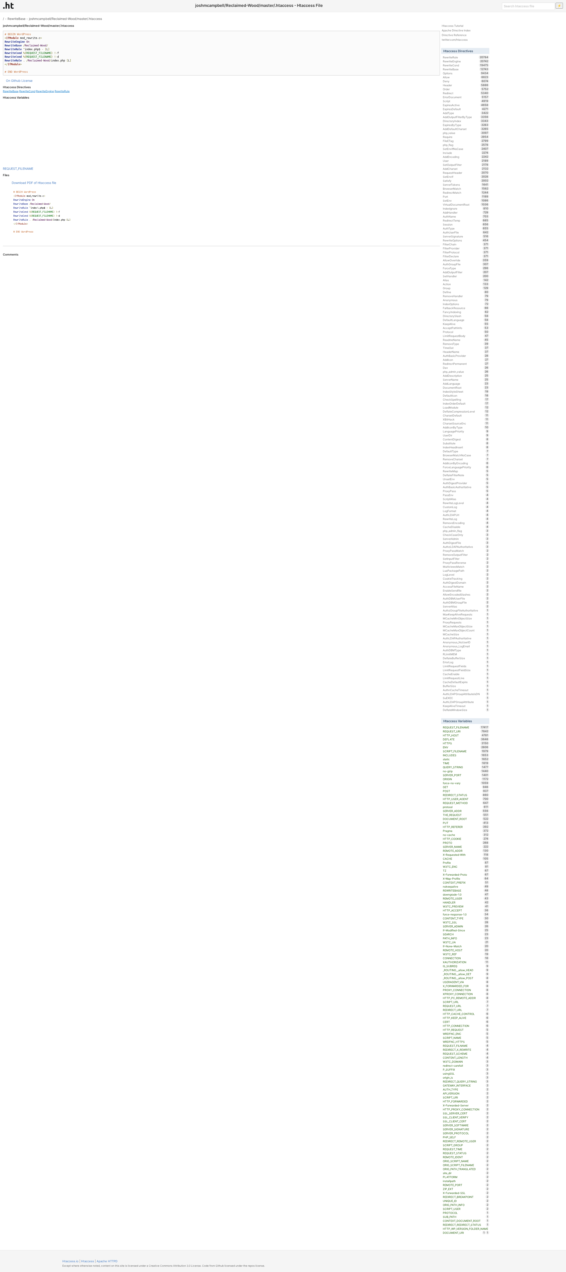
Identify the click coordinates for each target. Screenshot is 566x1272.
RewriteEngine (45, 91)
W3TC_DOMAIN (465, 1061)
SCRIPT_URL (465, 1002)
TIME (465, 763)
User (465, 160)
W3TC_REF (465, 954)
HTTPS (465, 743)
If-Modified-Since (465, 930)
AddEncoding (465, 157)
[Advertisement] (221, 133)
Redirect (465, 93)
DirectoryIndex (465, 121)
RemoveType (465, 344)
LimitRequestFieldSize (465, 670)
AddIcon (465, 359)
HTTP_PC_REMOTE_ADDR (465, 998)
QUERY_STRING (465, 767)
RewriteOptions (465, 240)
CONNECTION (465, 958)
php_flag (465, 145)
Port (465, 196)
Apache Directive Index (456, 30)
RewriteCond (27, 91)
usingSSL (465, 1073)
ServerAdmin (465, 539)
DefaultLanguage (465, 320)
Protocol (465, 332)
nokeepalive (465, 886)
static (465, 759)
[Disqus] (221, 317)
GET (465, 787)
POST (465, 791)
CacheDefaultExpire (465, 682)
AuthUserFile (465, 232)
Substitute (465, 443)
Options (465, 73)
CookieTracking (465, 578)
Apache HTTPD (107, 1261)
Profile (465, 862)
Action (465, 284)
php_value (465, 133)
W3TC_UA (465, 942)
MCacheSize (465, 634)
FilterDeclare (465, 256)
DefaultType (465, 451)
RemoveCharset (465, 459)
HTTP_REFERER (465, 827)
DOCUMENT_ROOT (465, 819)
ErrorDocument (465, 97)
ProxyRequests (465, 622)
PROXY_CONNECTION (465, 990)
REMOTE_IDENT (465, 1157)
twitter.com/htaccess (455, 39)
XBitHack (465, 419)
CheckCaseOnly (465, 535)
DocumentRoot (465, 387)
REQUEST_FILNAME (465, 1045)
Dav (465, 367)
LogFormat (465, 511)
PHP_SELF (465, 1137)
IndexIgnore (465, 208)
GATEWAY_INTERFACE (465, 1085)
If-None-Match (465, 946)
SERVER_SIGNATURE (465, 1129)
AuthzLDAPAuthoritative (465, 546)
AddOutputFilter (465, 272)
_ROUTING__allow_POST (465, 978)
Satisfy (465, 180)
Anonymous (465, 300)
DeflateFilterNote (465, 475)
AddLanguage (465, 383)
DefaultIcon (465, 395)
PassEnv (465, 495)
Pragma (465, 831)
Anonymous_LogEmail (465, 646)
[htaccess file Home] (8, 5)
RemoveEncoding (465, 523)
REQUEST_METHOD (465, 803)
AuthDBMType (465, 650)
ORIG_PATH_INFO (465, 1205)
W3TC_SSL (465, 922)
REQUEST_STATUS (465, 1153)
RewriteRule (62, 91)
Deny (465, 81)
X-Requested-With (465, 854)
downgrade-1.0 (465, 894)
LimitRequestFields (465, 666)
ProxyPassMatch (465, 550)
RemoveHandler (465, 296)
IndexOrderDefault (465, 403)
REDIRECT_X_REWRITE (465, 1049)
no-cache (465, 835)
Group (465, 288)
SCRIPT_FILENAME (465, 751)
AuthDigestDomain (465, 582)
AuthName (465, 216)
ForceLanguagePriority (465, 467)
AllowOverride (465, 260)
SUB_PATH (465, 1217)
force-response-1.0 (465, 914)
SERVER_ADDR (465, 811)
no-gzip (465, 771)
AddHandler (465, 212)
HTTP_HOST (465, 735)
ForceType (465, 268)
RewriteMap (465, 471)
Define (465, 292)
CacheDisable (465, 527)
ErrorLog (465, 662)
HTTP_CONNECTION (465, 1026)
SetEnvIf (465, 176)
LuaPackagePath (465, 570)
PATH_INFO (465, 938)
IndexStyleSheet (465, 391)
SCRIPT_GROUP (465, 1145)
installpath (465, 1181)
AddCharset (465, 168)
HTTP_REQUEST (465, 1029)
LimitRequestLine (465, 678)
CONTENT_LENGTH (465, 1057)
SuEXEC (465, 698)
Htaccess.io (70, 1261)
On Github (13, 80)
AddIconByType (465, 427)
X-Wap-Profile (465, 878)
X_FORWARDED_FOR (465, 986)
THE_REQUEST (465, 815)
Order (465, 89)
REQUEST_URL (465, 1006)
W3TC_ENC (465, 866)
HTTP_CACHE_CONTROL (465, 1014)
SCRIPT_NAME (465, 1037)
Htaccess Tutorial (452, 25)
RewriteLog (465, 519)
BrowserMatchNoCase (465, 455)
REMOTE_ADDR (465, 850)
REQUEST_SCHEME (465, 1053)
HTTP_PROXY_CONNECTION (465, 1109)
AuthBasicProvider (465, 355)
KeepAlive (465, 324)
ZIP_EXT (465, 1189)
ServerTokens (465, 184)
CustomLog (465, 507)
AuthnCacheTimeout (465, 690)
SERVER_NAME (465, 846)
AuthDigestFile (465, 542)
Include (465, 153)
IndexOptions (465, 304)
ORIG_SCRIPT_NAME (465, 1161)
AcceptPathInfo (465, 328)
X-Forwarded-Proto (465, 874)
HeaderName (465, 351)
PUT (465, 823)
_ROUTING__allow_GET (465, 974)
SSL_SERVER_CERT (465, 1113)
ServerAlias (465, 606)
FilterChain (465, 244)
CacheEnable (465, 674)
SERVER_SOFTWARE (465, 1125)
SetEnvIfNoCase (465, 149)
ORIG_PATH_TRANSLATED (465, 1169)
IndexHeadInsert (465, 447)
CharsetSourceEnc (465, 423)
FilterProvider (465, 248)
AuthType (465, 228)
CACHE (465, 858)
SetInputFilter (465, 558)
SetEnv (465, 200)
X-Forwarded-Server (465, 1105)
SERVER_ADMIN (465, 926)
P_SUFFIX (465, 1069)
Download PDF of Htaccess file (34, 183)
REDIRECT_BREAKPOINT (465, 1197)
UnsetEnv (465, 479)
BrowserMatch (465, 188)
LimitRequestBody (465, 336)
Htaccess (87, 1261)
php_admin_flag (465, 531)
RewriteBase (16, 19)
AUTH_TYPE (465, 1089)
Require (465, 137)
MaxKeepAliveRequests (465, 614)
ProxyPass (465, 491)
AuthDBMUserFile (465, 598)
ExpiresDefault (465, 109)
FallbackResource (465, 308)
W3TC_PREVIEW (465, 906)
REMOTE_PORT (465, 1185)
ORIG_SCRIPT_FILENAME (465, 1165)
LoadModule (465, 407)
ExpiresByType (465, 125)
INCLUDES (465, 755)
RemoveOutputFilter (465, 554)
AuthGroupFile (465, 264)
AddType (465, 113)
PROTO (465, 842)
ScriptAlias (465, 499)
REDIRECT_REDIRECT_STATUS (465, 1224)
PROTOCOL (465, 1213)
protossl (465, 807)
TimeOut (465, 348)
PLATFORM (465, 1177)
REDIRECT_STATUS (465, 795)
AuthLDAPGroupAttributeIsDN (465, 694)
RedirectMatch (465, 192)
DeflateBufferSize (465, 658)
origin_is (465, 1077)
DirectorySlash (465, 316)
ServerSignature (465, 236)
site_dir (465, 1173)
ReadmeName (465, 340)
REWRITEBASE (465, 890)
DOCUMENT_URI (464, 1232)
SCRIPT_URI (465, 1097)
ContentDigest (465, 439)
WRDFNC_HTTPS (465, 1041)
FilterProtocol (465, 252)
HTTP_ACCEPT (465, 910)
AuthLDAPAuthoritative (465, 638)
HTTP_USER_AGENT (465, 799)
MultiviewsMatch (465, 566)
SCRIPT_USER (465, 1209)
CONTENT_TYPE (465, 918)
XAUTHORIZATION (465, 962)
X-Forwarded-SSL (465, 1193)
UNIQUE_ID (465, 1201)
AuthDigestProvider (465, 483)
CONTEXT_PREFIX (465, 882)
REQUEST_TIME (465, 1149)
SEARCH (465, 934)
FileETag (465, 141)
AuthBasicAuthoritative (465, 487)
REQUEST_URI (465, 731)
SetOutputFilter (465, 164)
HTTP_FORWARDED (465, 1101)
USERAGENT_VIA (465, 982)
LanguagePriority (465, 431)
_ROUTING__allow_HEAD (465, 970)
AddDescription (465, 375)
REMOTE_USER (465, 898)
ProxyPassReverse (465, 562)
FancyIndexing (465, 312)
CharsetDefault (465, 415)
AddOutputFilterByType (465, 117)
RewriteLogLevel (465, 503)
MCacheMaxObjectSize (465, 626)
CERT (465, 1022)
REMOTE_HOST (465, 950)
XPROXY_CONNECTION (465, 994)
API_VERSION (465, 1093)
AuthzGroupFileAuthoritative (465, 610)
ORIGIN (465, 779)
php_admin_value (465, 371)
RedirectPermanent (465, 363)
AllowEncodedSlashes (465, 594)
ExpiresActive (465, 105)
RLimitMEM (465, 654)
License (27, 80)
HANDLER (465, 902)
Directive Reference (454, 35)
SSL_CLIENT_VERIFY (465, 1117)
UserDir (465, 435)
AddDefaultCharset (465, 129)
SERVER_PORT (465, 775)
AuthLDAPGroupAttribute (465, 702)
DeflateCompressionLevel (465, 411)
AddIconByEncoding (465, 463)
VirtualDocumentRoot (465, 204)
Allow (465, 77)
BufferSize (465, 686)
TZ (465, 870)
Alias (465, 280)
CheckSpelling (465, 399)
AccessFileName (465, 586)
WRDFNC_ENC (465, 1033)
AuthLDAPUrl (465, 515)
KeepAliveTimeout (465, 706)
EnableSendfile (465, 590)
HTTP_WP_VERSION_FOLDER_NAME (465, 1229)
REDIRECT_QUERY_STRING (465, 1081)
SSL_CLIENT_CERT (465, 1121)
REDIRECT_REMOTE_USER (465, 1141)
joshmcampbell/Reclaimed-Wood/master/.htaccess (65, 19)
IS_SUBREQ (465, 966)
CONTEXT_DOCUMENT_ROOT (465, 1220)
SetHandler (465, 276)
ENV (465, 747)
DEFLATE (465, 739)
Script (465, 101)
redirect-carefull (465, 1065)
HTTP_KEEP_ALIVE (465, 1018)
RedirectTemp (465, 220)
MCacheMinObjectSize (465, 618)
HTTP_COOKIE (465, 838)
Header (465, 85)
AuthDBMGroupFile (465, 602)
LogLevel (465, 574)
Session (465, 224)
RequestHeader (465, 172)
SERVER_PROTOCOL (465, 1133)
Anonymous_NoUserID (465, 642)
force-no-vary (465, 783)
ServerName (465, 379)
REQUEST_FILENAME (18, 168)
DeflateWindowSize (465, 710)
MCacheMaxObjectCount (465, 630)
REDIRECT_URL (465, 1010)
